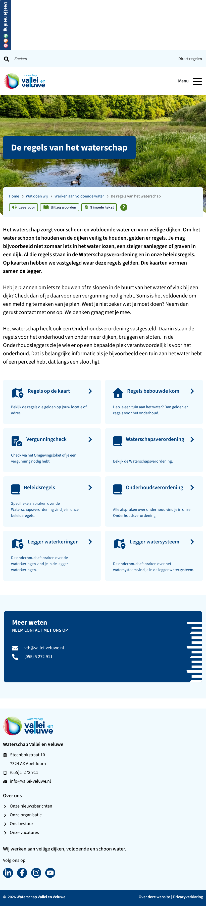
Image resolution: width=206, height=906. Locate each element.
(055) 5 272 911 (38, 656)
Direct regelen (190, 58)
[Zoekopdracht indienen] (6, 59)
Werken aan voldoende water (79, 196)
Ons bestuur (21, 824)
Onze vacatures (24, 832)
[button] (5, 24)
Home (14, 196)
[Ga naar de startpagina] (28, 725)
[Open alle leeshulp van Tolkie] (123, 207)
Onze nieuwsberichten (31, 806)
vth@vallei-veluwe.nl (44, 648)
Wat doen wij (37, 196)
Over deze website (154, 896)
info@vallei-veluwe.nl (30, 781)
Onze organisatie (26, 815)
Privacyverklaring (188, 896)
